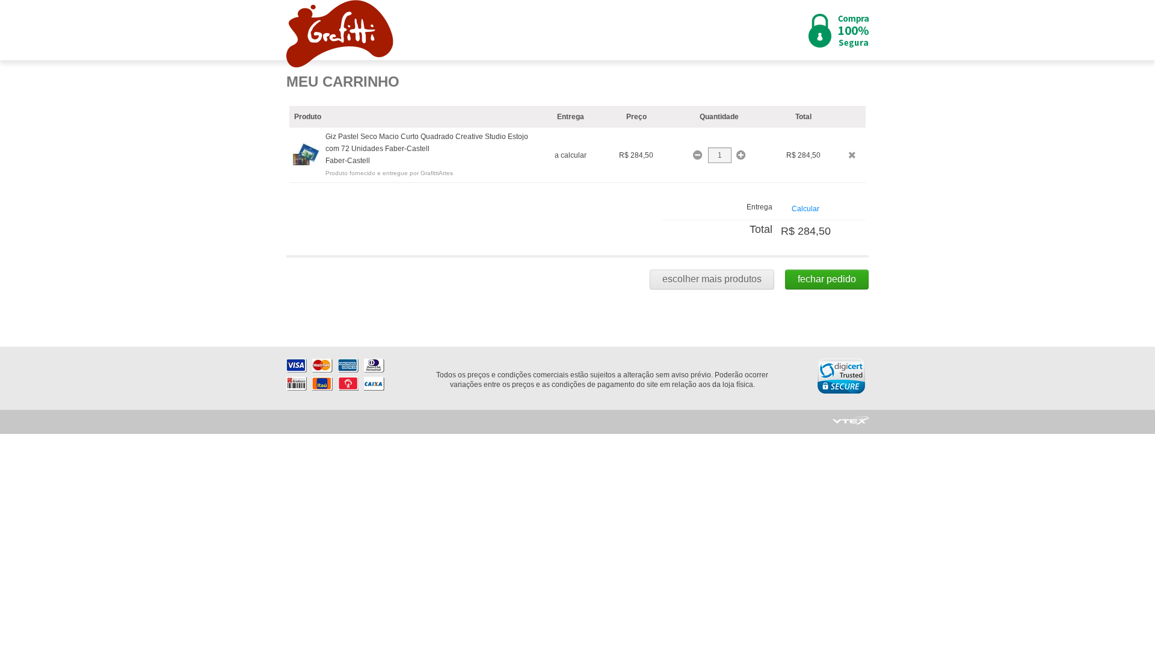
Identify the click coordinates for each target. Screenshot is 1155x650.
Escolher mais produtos (712, 279)
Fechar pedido (827, 279)
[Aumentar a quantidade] (740, 155)
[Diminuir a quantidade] (699, 155)
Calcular (805, 209)
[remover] (852, 155)
